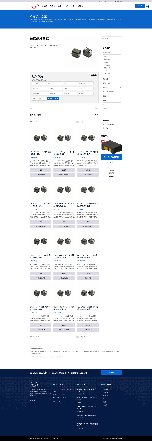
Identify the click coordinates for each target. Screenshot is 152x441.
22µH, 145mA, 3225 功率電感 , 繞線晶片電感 (87, 256)
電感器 (50, 357)
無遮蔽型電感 (107, 68)
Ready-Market (118, 438)
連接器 (104, 100)
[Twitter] (32, 400)
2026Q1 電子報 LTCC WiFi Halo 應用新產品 (87, 407)
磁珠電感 (106, 70)
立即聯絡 (111, 372)
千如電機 (52, 6)
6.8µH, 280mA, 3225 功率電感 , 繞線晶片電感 (87, 204)
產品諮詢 (80, 6)
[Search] (120, 38)
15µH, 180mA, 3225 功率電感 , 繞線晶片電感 (63, 256)
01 (77, 122)
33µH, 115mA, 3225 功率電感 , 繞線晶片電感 (63, 308)
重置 (56, 98)
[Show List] (98, 114)
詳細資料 (111, 176)
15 (93, 122)
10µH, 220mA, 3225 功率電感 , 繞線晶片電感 (40, 256)
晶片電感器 (59, 357)
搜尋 (51, 98)
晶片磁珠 (55, 357)
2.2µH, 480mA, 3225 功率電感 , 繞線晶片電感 (87, 153)
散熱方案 (105, 104)
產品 (67, 6)
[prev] (31, 107)
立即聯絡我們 (65, 357)
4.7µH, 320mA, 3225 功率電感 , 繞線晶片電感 (63, 204)
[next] (96, 107)
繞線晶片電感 (49, 21)
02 (81, 122)
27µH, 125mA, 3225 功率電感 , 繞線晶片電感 (40, 308)
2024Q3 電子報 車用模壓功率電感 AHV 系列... (86, 416)
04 (88, 122)
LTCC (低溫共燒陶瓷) (108, 91)
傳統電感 (105, 87)
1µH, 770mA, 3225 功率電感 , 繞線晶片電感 (40, 153)
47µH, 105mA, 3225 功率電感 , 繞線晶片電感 (87, 308)
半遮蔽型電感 (107, 65)
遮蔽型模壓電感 (108, 59)
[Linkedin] (34, 400)
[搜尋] (99, 1)
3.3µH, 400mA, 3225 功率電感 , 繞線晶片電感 (40, 204)
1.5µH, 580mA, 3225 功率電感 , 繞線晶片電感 (63, 153)
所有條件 (94, 75)
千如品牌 (59, 6)
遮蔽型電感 (106, 62)
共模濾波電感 (106, 83)
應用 (73, 6)
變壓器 (104, 96)
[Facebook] (30, 400)
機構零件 (105, 108)
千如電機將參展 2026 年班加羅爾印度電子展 (87, 425)
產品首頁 (44, 6)
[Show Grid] (95, 114)
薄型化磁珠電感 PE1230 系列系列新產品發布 (87, 399)
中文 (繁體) (119, 1)
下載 (107, 128)
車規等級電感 (106, 52)
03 (84, 122)
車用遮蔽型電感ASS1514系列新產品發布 (87, 390)
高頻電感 (105, 79)
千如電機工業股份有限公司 (45, 438)
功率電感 (43, 21)
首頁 (33, 21)
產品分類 (37, 21)
